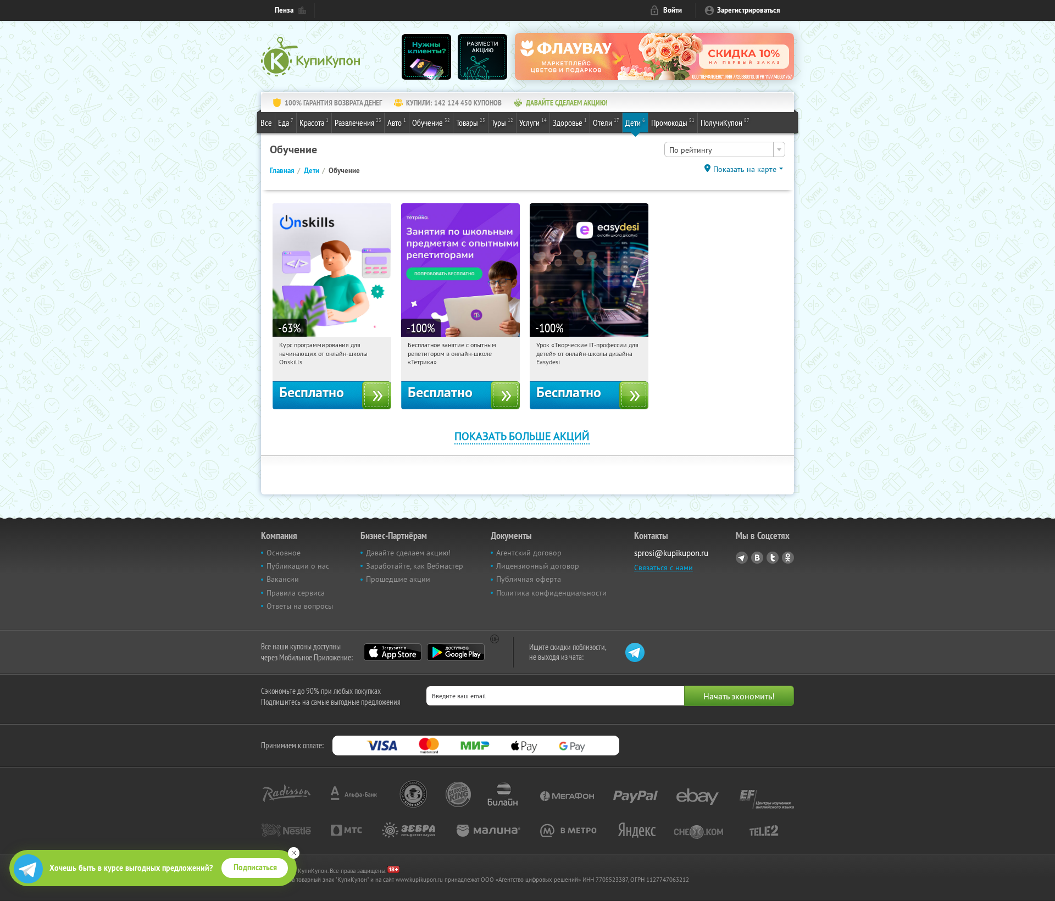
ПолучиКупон (725, 122)
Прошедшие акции (398, 579)
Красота (314, 122)
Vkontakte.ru (757, 558)
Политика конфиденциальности (551, 593)
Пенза (284, 10)
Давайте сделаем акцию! (408, 553)
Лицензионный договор (537, 566)
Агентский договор (529, 553)
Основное (283, 553)
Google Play (456, 652)
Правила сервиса (295, 593)
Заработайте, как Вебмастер (414, 566)
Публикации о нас (297, 566)
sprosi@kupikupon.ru (671, 553)
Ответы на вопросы (299, 606)
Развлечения (358, 122)
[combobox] (724, 149)
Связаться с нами (663, 567)
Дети (635, 122)
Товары (470, 122)
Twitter (773, 558)
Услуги (533, 122)
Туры (502, 122)
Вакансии (282, 579)
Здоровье (570, 122)
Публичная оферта (528, 579)
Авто (396, 122)
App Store (392, 652)
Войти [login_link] (672, 10)
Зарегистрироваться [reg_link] (748, 10)
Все (266, 122)
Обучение (431, 122)
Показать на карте (744, 169)
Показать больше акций (522, 436)
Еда (285, 122)
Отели (606, 122)
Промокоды (673, 122)
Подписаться (255, 867)
